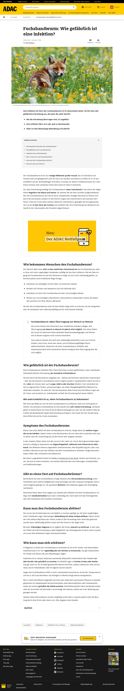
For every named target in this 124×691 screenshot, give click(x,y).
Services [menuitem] (94, 13)
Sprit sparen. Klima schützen (82, 1)
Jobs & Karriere (81, 652)
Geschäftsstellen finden (84, 659)
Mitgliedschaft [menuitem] (28, 13)
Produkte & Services (31, 649)
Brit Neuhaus (30, 43)
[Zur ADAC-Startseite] (10, 8)
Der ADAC (78, 649)
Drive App (6, 659)
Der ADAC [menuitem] (112, 13)
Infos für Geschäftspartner (84, 670)
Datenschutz (38, 684)
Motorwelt (111, 649)
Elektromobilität (64, 1)
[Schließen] (99, 636)
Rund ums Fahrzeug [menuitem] (58, 13)
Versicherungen (30, 652)
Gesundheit (97, 1)
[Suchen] (74, 7)
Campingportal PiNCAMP (34, 677)
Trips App (6, 663)
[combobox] (50, 7)
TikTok (59, 664)
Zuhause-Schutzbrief (49, 1)
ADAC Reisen (35, 1)
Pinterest (60, 672)
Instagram (60, 660)
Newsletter (79, 666)
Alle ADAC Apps (8, 666)
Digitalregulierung (86, 684)
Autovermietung (31, 656)
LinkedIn (60, 668)
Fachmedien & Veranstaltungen (86, 673)
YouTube (60, 656)
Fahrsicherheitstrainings (33, 663)
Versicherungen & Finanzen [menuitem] (78, 13)
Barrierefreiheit (21, 688)
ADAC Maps (29, 670)
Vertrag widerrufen (109, 684)
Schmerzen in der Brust (68, 458)
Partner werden (81, 656)
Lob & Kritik (80, 663)
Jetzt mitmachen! (88, 638)
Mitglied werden (22, 1)
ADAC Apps (6, 649)
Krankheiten (27, 17)
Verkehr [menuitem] (103, 13)
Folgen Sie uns (58, 649)
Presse (78, 677)
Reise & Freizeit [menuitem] (43, 13)
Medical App (7, 656)
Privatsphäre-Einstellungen (61, 684)
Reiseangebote (30, 673)
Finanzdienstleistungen (33, 659)
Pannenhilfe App (8, 652)
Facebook (60, 652)
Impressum (19, 684)
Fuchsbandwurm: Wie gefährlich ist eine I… (49, 17)
